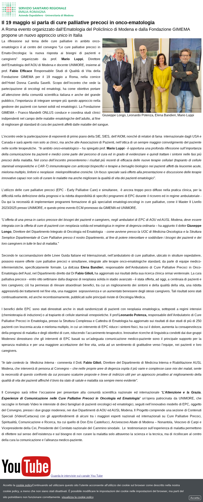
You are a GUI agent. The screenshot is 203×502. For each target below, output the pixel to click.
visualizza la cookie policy (78, 497)
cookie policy (24, 485)
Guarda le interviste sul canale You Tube (77, 475)
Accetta (195, 497)
